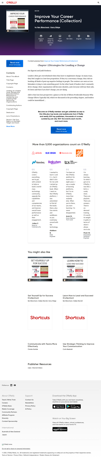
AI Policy (28, 409)
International (8, 427)
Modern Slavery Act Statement (49, 455)
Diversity (5, 418)
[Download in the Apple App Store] (58, 408)
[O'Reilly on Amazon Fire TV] (59, 431)
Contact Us (29, 400)
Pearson (88, 39)
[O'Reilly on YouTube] (15, 385)
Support (29, 396)
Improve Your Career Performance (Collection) (61, 61)
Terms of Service (7, 455)
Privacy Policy (30, 406)
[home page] (12, 2)
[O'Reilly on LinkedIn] (11, 385)
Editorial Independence (31, 455)
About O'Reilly (8, 396)
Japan (4, 435)
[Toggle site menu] (2, 2)
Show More (10, 126)
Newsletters (29, 403)
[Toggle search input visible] (98, 2)
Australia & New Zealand (11, 432)
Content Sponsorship (9, 421)
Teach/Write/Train (9, 400)
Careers (5, 403)
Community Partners (9, 412)
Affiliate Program (8, 415)
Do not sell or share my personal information (16, 449)
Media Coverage (8, 409)
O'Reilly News (7, 406)
